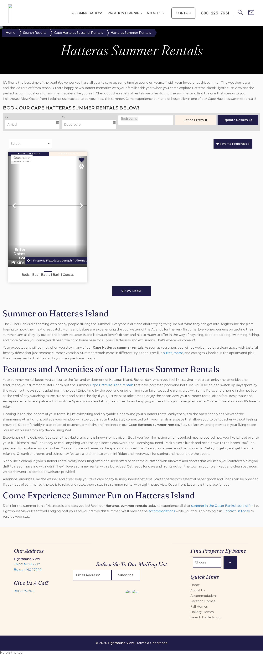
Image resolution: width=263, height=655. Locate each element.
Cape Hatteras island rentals (111, 385)
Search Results (34, 32)
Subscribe (125, 575)
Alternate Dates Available (70, 260)
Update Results (236, 120)
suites (167, 353)
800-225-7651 (24, 591)
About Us (155, 13)
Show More (131, 291)
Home (10, 32)
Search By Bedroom (205, 617)
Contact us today (237, 511)
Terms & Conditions (151, 643)
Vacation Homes (202, 601)
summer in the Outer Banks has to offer (222, 506)
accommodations (161, 511)
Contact (184, 13)
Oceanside (21, 158)
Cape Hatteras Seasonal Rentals (78, 32)
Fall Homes (199, 606)
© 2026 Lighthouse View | (116, 643)
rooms (178, 353)
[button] (195, 120)
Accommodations (87, 13)
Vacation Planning (125, 13)
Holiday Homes (202, 612)
